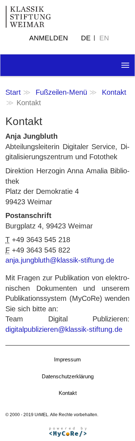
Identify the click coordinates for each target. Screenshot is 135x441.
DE (86, 38)
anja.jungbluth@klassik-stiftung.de (59, 260)
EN (104, 38)
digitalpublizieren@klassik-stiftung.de (63, 329)
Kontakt (114, 92)
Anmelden (48, 38)
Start (13, 92)
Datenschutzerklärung (68, 376)
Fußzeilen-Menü (61, 92)
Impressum (67, 359)
